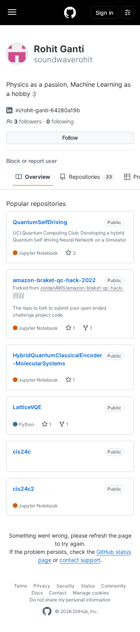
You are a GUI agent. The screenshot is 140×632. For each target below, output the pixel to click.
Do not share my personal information (70, 600)
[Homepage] (70, 12)
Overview (37, 176)
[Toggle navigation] (12, 12)
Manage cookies (91, 593)
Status (88, 586)
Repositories (90, 176)
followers (28, 121)
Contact (57, 593)
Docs (37, 593)
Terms (20, 586)
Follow (70, 137)
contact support (80, 560)
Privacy (41, 586)
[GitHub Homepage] (47, 611)
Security (65, 586)
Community (113, 586)
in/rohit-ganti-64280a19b (48, 110)
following (60, 121)
